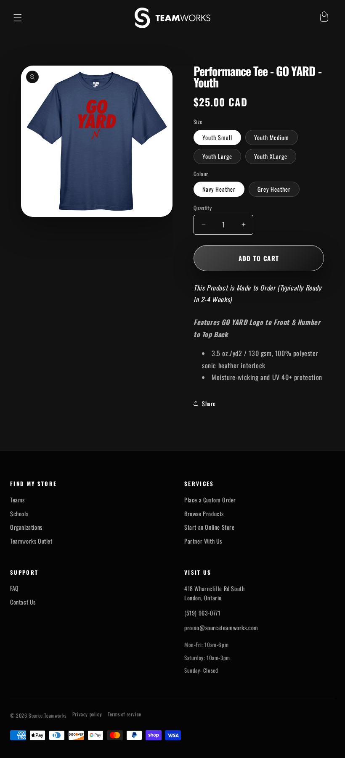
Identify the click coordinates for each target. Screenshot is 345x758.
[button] (17, 17)
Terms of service (124, 714)
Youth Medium (271, 137)
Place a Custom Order (210, 500)
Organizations (26, 527)
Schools (19, 514)
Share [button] (209, 403)
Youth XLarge (270, 156)
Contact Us (23, 602)
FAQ (14, 588)
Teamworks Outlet (31, 541)
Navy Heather (219, 189)
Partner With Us (203, 541)
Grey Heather (274, 189)
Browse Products (204, 514)
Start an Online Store (209, 527)
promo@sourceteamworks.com (221, 627)
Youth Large (217, 156)
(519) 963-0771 (202, 612)
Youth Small (217, 137)
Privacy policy (87, 714)
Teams (17, 500)
